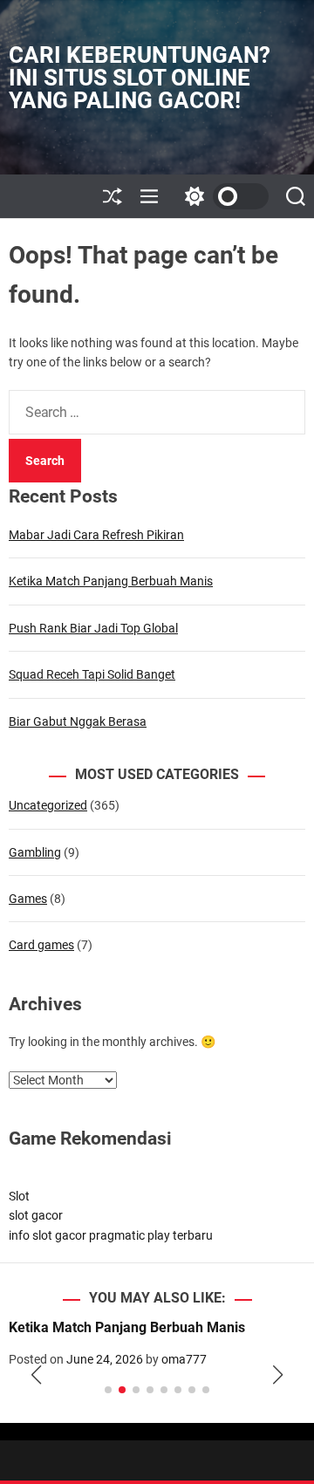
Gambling (35, 852)
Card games (41, 945)
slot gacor (36, 1215)
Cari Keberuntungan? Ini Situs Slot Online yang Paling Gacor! (139, 78)
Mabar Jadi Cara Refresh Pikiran (96, 535)
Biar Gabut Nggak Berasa (78, 721)
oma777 (184, 1359)
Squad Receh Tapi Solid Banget (92, 674)
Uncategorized (48, 805)
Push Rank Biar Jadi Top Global (93, 628)
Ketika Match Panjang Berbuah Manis (111, 581)
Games (28, 899)
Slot (19, 1196)
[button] (36, 1375)
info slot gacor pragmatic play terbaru (111, 1235)
